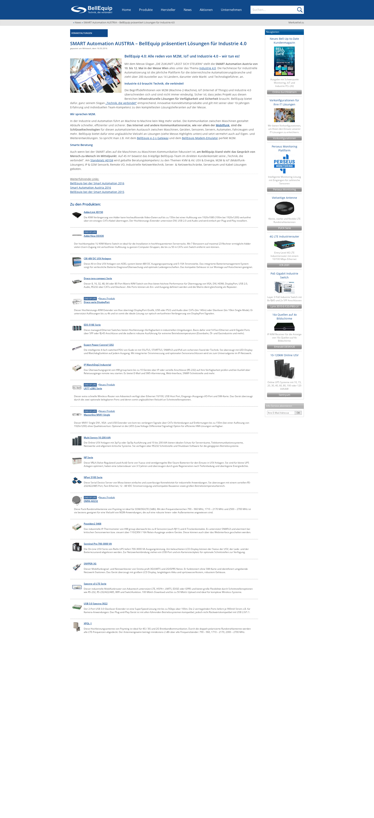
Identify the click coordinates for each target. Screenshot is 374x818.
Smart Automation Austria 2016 (90, 187)
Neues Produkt (107, 298)
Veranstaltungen (81, 33)
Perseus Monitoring (284, 189)
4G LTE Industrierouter (284, 236)
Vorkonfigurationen (284, 138)
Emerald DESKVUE (284, 346)
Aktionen (206, 10)
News (188, 10)
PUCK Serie (284, 228)
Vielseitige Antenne (284, 198)
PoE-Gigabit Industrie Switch (284, 275)
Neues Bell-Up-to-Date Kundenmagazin (284, 40)
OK (298, 412)
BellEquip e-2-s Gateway (152, 138)
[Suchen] (300, 10)
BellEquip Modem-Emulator (200, 138)
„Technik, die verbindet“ (121, 103)
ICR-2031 (284, 265)
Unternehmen (231, 10)
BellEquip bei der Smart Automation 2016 (97, 183)
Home (126, 10)
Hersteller (168, 10)
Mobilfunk (222, 125)
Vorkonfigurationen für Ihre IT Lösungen (284, 102)
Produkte (146, 10)
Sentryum (284, 395)
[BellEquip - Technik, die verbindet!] (91, 9)
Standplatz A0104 (101, 160)
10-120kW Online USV (284, 355)
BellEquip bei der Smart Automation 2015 (97, 192)
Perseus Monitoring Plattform (284, 148)
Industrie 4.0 (207, 68)
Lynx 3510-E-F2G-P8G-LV (284, 306)
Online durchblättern (284, 92)
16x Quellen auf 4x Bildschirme (284, 316)
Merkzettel (296, 22)
